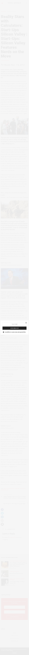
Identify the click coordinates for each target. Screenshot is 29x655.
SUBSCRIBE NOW (14, 328)
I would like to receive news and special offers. (15, 332)
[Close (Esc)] (26, 322)
